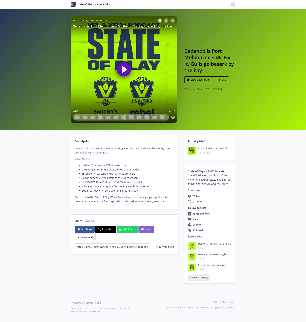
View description (200, 79)
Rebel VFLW (87, 152)
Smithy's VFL (163, 148)
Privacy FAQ (203, 307)
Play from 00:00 (165, 246)
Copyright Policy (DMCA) (223, 307)
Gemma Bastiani (106, 148)
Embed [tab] (89, 221)
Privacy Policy (188, 307)
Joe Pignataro (82, 148)
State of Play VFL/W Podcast (111, 197)
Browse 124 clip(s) (199, 277)
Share (222, 79)
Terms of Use (172, 307)
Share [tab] (78, 221)
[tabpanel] (124, 175)
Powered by (78, 302)
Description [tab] (82, 141)
